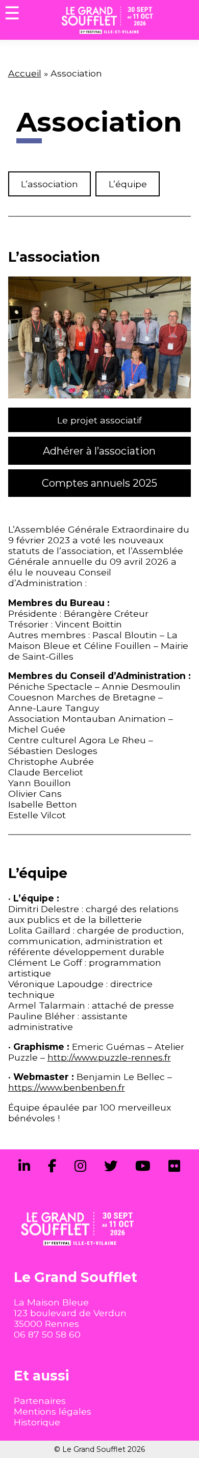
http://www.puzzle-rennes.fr (109, 1057)
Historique (37, 1422)
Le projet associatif (99, 420)
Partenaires (40, 1400)
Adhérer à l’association (99, 451)
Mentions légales (52, 1411)
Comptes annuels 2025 (99, 483)
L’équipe (128, 184)
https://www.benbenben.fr (66, 1087)
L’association (49, 184)
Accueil (24, 73)
